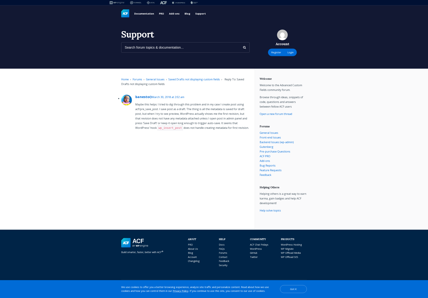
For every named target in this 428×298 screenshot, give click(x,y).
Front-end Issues (270, 137)
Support (200, 13)
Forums (137, 79)
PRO (161, 13)
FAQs (222, 248)
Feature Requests (271, 170)
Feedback (265, 175)
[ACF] (163, 2)
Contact (223, 257)
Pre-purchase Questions (275, 151)
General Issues (155, 79)
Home (125, 79)
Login (290, 52)
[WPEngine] (117, 2)
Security (223, 265)
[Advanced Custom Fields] (125, 13)
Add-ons (174, 13)
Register (276, 52)
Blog (187, 13)
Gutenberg (266, 147)
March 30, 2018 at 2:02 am (168, 97)
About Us (193, 248)
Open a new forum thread (276, 114)
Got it (293, 289)
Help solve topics (270, 210)
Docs (222, 244)
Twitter (254, 257)
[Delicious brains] (194, 2)
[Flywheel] (135, 2)
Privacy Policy (180, 290)
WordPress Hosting (291, 244)
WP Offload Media (291, 252)
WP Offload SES (289, 257)
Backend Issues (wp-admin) (277, 142)
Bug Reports (268, 165)
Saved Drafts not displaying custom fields (194, 79)
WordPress (256, 248)
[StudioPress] (179, 2)
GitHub (253, 252)
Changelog (193, 261)
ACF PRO (265, 156)
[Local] (150, 2)
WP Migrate (287, 248)
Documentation (144, 13)
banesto (142, 97)
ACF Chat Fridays (259, 244)
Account (192, 257)
